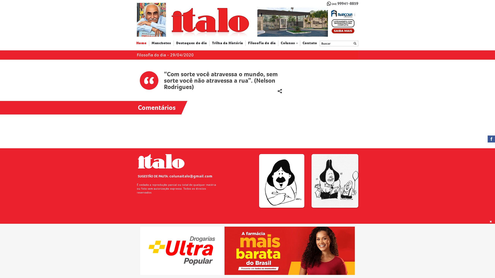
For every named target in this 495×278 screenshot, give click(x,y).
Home (142, 43)
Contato (310, 43)
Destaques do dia (191, 43)
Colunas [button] (288, 43)
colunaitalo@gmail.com (191, 176)
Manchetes (161, 43)
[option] (307, 22)
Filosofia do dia (262, 43)
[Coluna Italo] (151, 20)
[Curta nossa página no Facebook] (491, 139)
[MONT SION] (307, 22)
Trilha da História (227, 43)
